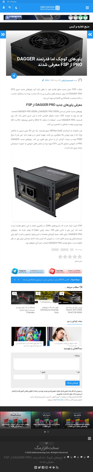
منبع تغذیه (55, 249)
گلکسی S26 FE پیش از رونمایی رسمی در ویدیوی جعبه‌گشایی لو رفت (45, 279)
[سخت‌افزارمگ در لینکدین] (35, 467)
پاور (72, 249)
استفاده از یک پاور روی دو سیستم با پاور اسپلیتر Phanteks (25, 310)
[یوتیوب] (65, 271)
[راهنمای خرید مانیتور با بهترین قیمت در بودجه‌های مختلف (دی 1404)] (77, 420)
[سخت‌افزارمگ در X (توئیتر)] (39, 467)
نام (78, 372)
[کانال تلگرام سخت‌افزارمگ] (50, 467)
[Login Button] (4, 7)
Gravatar (60, 399)
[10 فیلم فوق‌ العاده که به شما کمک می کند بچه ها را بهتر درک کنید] (29, 336)
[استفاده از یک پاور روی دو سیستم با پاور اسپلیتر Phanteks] (23, 297)
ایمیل (42, 372)
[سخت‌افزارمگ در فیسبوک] (43, 467)
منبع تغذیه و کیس (79, 26)
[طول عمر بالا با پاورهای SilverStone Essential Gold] (46, 297)
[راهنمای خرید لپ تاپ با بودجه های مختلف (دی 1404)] (46, 420)
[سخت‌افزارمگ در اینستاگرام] (46, 467)
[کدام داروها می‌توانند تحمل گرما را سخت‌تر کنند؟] (64, 336)
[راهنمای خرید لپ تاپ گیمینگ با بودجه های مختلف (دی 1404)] (15, 420)
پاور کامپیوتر (64, 249)
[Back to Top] (46, 443)
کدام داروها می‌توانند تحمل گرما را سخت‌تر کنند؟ (66, 344)
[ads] (46, 17)
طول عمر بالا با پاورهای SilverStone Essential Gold (49, 310)
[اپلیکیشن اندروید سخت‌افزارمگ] (53, 467)
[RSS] (57, 467)
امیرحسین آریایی (67, 80)
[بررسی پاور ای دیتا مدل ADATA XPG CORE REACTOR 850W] (70, 297)
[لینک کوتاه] (43, 80)
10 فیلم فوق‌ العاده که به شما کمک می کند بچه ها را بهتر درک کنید (29, 344)
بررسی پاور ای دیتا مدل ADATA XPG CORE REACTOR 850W (74, 310)
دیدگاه (77, 355)
